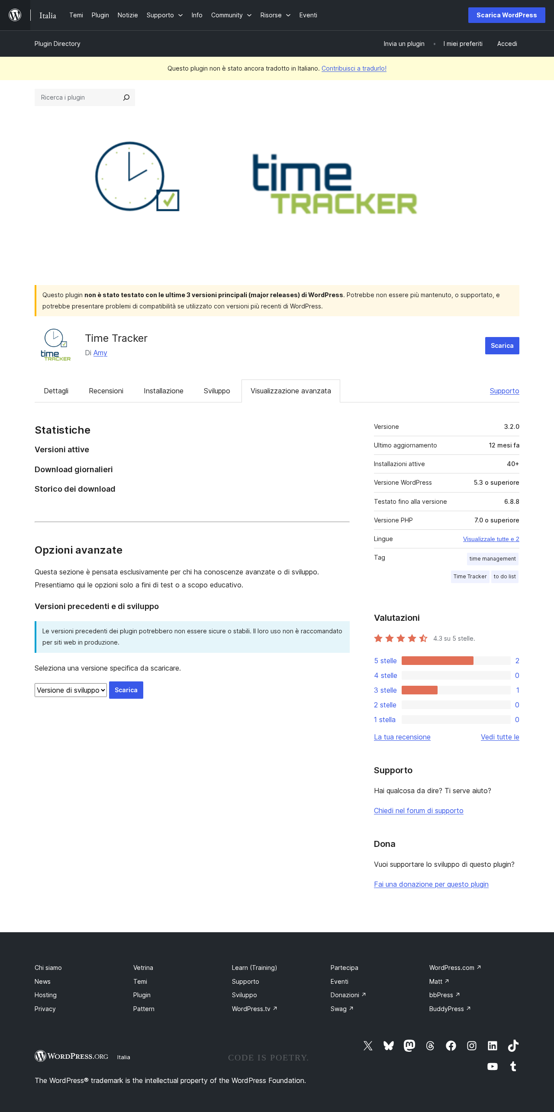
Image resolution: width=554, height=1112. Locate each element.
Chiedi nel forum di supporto (419, 810)
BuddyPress (450, 1008)
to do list (505, 576)
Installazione (164, 390)
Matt (439, 981)
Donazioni (349, 995)
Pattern (144, 1008)
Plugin (142, 995)
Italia (123, 1057)
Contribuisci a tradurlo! (354, 68)
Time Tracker (116, 338)
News (43, 981)
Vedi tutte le (500, 737)
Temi (140, 981)
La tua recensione (402, 737)
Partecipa (344, 967)
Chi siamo (48, 967)
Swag (342, 1008)
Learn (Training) (254, 967)
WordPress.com (455, 967)
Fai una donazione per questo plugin (431, 884)
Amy (100, 352)
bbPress (445, 995)
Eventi (339, 981)
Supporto (504, 390)
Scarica (502, 345)
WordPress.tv (255, 1008)
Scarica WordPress (507, 15)
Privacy (45, 1008)
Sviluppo (217, 390)
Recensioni (106, 390)
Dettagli (56, 390)
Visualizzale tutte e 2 (491, 538)
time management (493, 558)
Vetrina (143, 967)
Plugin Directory (58, 43)
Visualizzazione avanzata (291, 390)
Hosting (46, 995)
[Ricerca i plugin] (126, 97)
